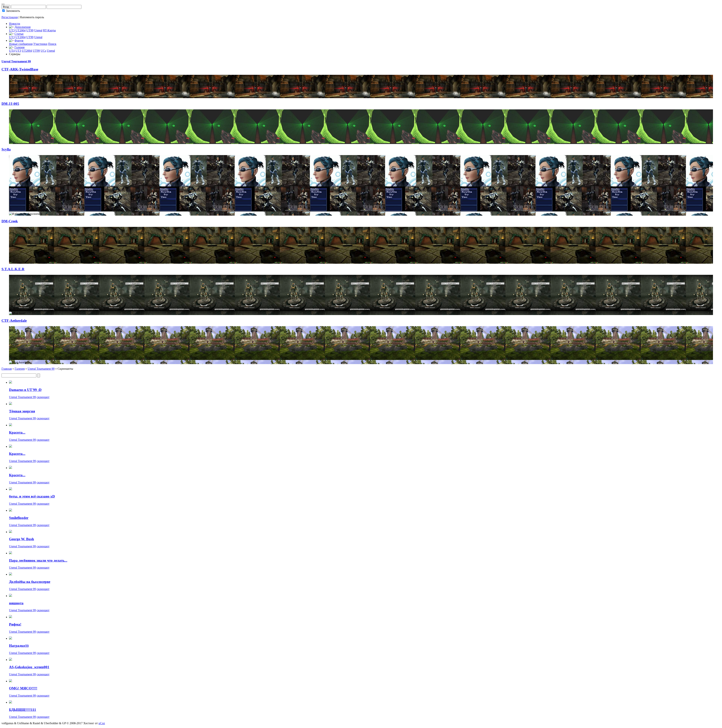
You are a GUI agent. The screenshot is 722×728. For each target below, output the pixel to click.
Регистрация (10, 17)
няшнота (16, 603)
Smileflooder (18, 518)
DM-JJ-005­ (10, 104)
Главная (7, 368)
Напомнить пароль (32, 17)
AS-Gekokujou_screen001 (29, 667)
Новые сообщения (21, 43)
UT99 (29, 30)
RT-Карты (49, 30)
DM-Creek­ (10, 221)
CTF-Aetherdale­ (14, 321)
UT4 (12, 50)
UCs (43, 50)
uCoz (102, 723)
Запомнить (12, 10)
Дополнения (22, 27)
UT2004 (20, 30)
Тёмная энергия (22, 411)
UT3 (12, 30)
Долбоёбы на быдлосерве (29, 582)
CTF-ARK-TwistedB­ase (20, 69)
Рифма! (15, 624)
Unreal (38, 30)
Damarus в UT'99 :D (25, 390)
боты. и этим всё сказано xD (32, 496)
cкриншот (43, 397)
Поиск (52, 43)
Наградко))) (19, 646)
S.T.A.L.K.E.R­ (13, 269)
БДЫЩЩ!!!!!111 (22, 710)
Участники (40, 43)
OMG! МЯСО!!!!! (23, 688)
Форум (18, 40)
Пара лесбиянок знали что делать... (38, 560)
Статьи (19, 33)
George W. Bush (21, 539)
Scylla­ (6, 149)
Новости (14, 23)
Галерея (19, 47)
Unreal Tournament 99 (16, 61)
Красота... (17, 432)
